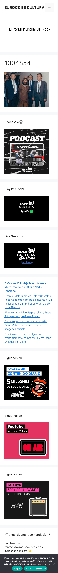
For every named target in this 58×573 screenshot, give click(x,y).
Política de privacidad (36, 568)
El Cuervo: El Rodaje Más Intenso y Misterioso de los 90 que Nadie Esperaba (25, 287)
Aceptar (17, 568)
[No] (54, 563)
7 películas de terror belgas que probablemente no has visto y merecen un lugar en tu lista (27, 338)
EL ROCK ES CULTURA (24, 7)
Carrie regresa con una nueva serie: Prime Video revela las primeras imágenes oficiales (25, 325)
